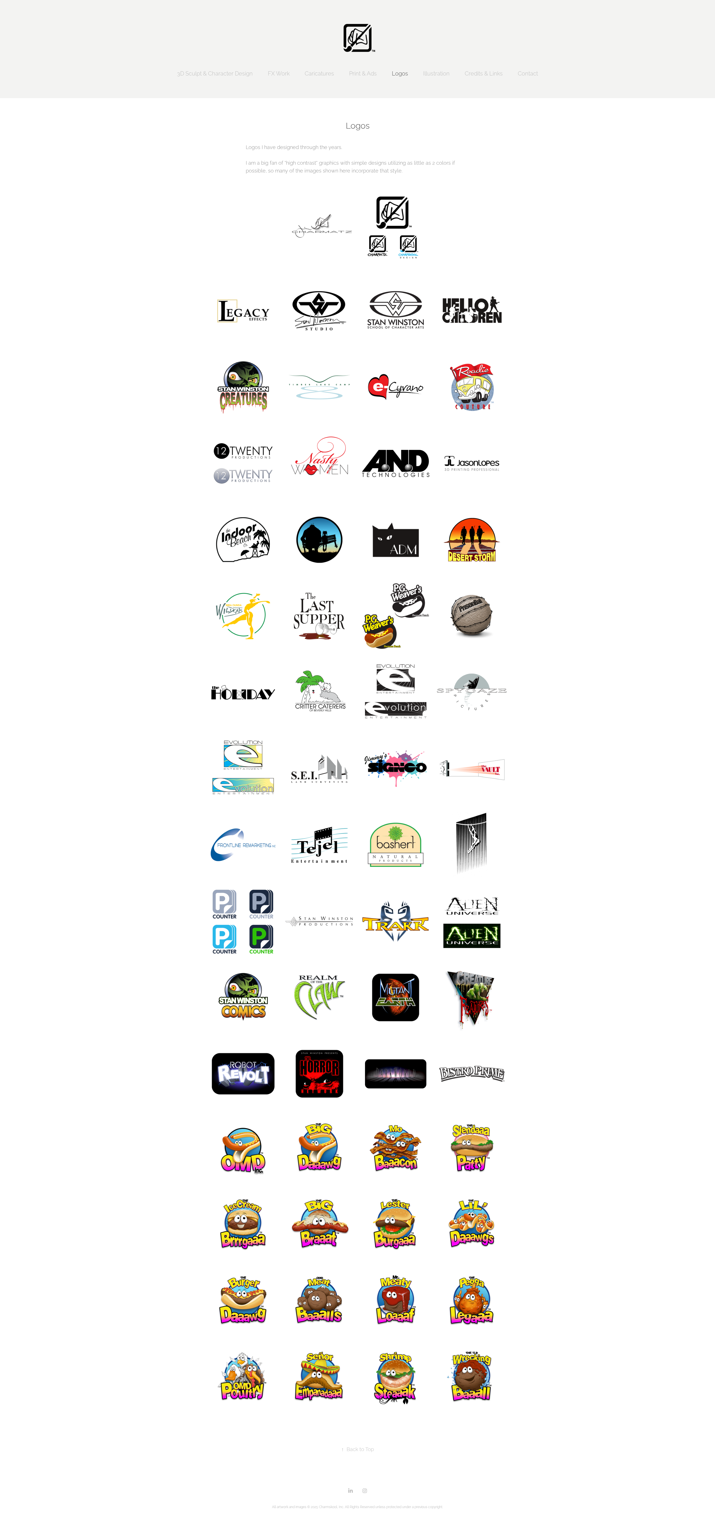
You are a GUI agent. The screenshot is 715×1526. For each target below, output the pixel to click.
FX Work (279, 73)
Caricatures (319, 73)
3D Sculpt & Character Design (215, 73)
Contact (528, 73)
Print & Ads (363, 73)
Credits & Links (484, 73)
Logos (400, 73)
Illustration (436, 73)
